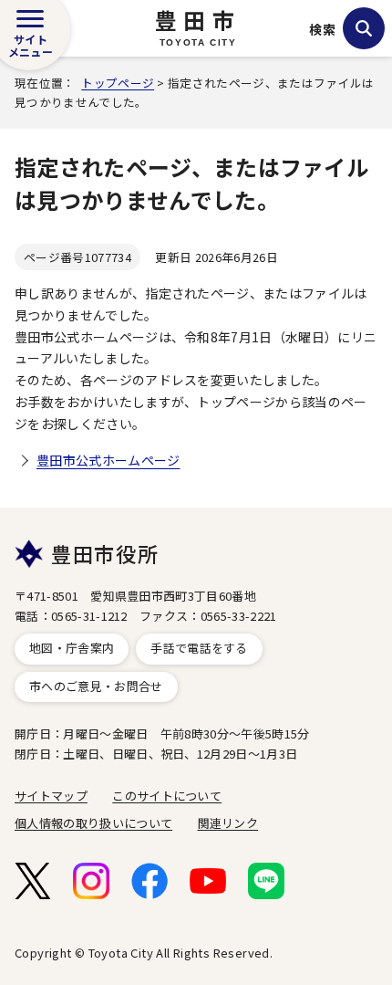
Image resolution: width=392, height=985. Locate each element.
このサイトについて (167, 795)
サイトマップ (51, 795)
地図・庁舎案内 (71, 647)
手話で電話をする (199, 647)
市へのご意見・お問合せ (96, 686)
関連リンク (228, 823)
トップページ (117, 82)
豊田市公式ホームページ (108, 460)
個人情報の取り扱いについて (93, 823)
